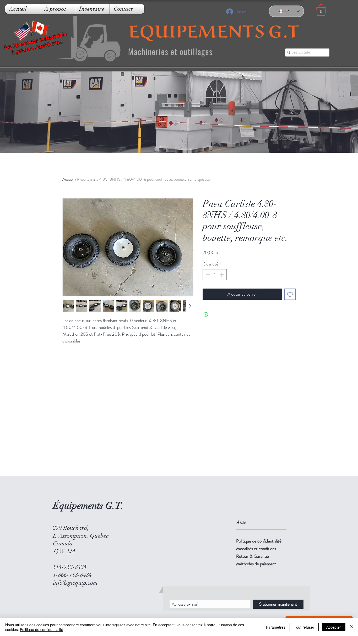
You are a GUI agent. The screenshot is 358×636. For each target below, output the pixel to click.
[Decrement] (207, 274)
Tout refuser (304, 627)
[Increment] (222, 274)
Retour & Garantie (252, 556)
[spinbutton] (214, 274)
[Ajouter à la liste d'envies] (290, 294)
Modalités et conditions (256, 548)
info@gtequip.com (75, 583)
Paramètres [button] (275, 627)
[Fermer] (352, 627)
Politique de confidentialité (258, 541)
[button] (321, 10)
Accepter (333, 627)
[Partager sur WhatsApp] (206, 314)
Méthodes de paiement (256, 564)
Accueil (68, 179)
